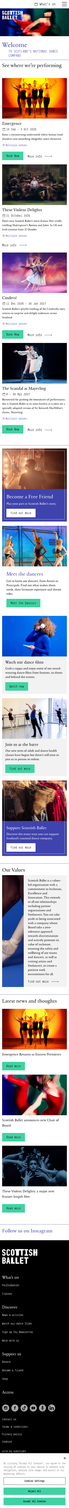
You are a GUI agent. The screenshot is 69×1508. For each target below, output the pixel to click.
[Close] (65, 1458)
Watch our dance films (17, 1323)
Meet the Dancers (23, 603)
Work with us (10, 1340)
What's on (48, 4)
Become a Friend (12, 1370)
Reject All (34, 1491)
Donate (6, 1361)
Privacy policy (12, 1434)
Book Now (12, 156)
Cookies (7, 1441)
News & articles (12, 1314)
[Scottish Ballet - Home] (20, 1256)
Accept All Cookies (34, 1501)
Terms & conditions (15, 1426)
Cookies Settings (34, 1480)
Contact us (9, 1419)
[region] (34, 1480)
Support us (11, 1354)
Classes (7, 1293)
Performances (10, 1285)
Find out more (21, 513)
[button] (34, 655)
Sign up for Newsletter (17, 1332)
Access (7, 1392)
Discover (10, 1307)
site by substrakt (14, 1451)
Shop (5, 1378)
